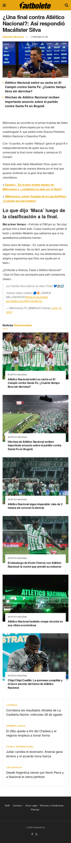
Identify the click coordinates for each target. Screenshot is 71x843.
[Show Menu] (4, 5)
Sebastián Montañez (13, 36)
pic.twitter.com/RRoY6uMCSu (24, 301)
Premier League (16, 725)
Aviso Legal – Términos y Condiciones (44, 805)
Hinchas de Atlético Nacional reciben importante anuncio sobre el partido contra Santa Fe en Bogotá (32, 101)
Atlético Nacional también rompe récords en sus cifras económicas (35, 623)
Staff (7, 805)
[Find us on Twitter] (36, 834)
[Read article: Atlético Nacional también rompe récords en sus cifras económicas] (35, 598)
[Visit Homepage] (35, 5)
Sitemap (35, 809)
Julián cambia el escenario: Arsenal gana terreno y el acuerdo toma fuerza (34, 753)
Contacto (17, 805)
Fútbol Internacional (20, 746)
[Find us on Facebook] (32, 834)
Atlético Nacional (17, 374)
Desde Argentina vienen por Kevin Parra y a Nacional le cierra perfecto (35, 774)
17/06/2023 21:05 (39, 36)
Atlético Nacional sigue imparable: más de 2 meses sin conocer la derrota (35, 506)
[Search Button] (66, 5)
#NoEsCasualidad (36, 297)
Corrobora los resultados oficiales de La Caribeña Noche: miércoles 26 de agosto (34, 712)
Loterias (11, 705)
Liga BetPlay (14, 767)
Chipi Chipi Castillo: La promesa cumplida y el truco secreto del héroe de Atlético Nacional (35, 684)
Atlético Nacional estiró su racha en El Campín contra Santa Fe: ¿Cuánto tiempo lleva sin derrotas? (35, 86)
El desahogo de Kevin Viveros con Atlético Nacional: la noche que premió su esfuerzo (34, 564)
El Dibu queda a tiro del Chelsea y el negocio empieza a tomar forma (31, 733)
